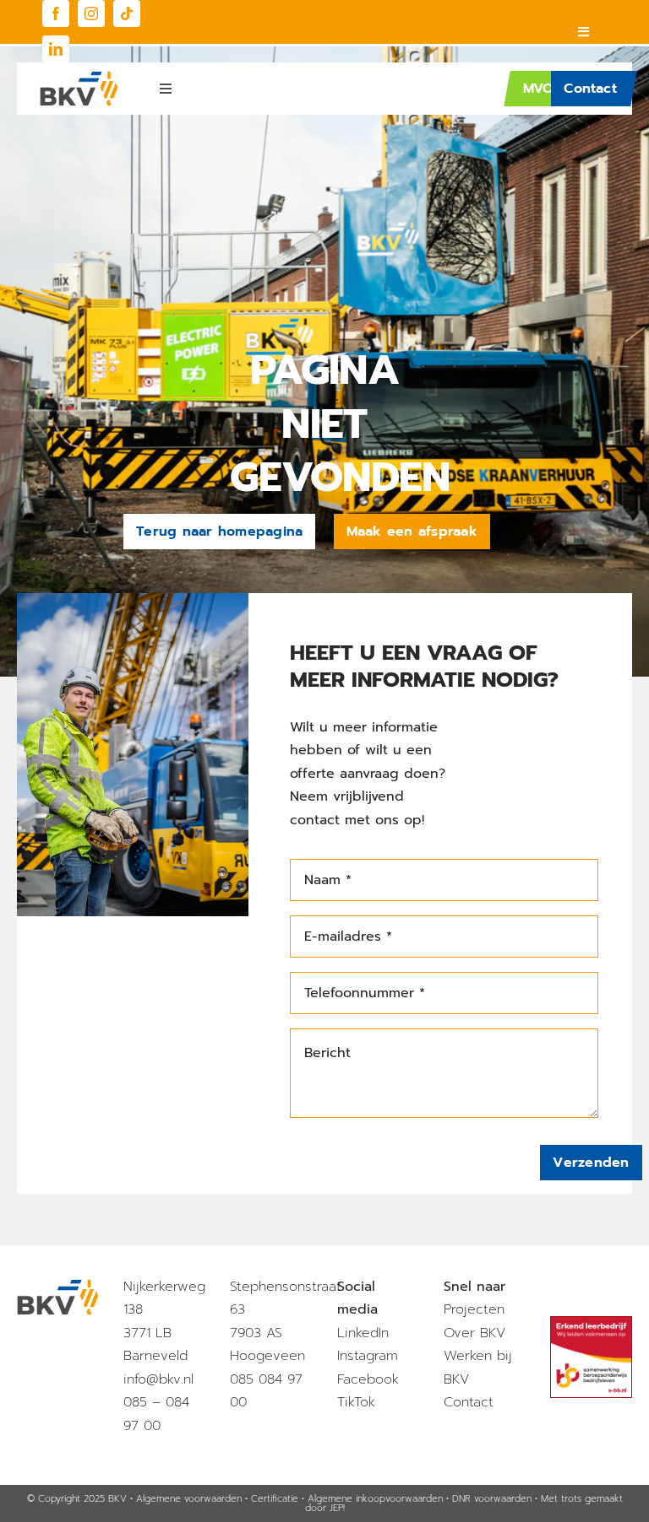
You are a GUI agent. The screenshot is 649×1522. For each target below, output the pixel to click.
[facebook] (55, 13)
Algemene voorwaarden (189, 1499)
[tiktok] (126, 13)
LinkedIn (363, 1333)
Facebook (368, 1379)
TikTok (356, 1402)
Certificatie (274, 1499)
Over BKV (474, 1333)
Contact (469, 1402)
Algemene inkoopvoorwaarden (375, 1499)
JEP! (337, 1508)
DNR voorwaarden (492, 1499)
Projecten (474, 1309)
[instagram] (91, 13)
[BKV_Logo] (79, 77)
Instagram (367, 1356)
